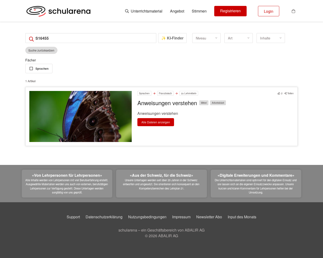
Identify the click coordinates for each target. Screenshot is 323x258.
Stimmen (199, 11)
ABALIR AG (168, 235)
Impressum (181, 216)
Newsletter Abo (209, 216)
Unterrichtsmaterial (146, 11)
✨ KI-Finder (172, 38)
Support (73, 216)
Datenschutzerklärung (104, 216)
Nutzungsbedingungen (147, 216)
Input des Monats (242, 216)
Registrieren (230, 10)
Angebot (177, 11)
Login (268, 11)
